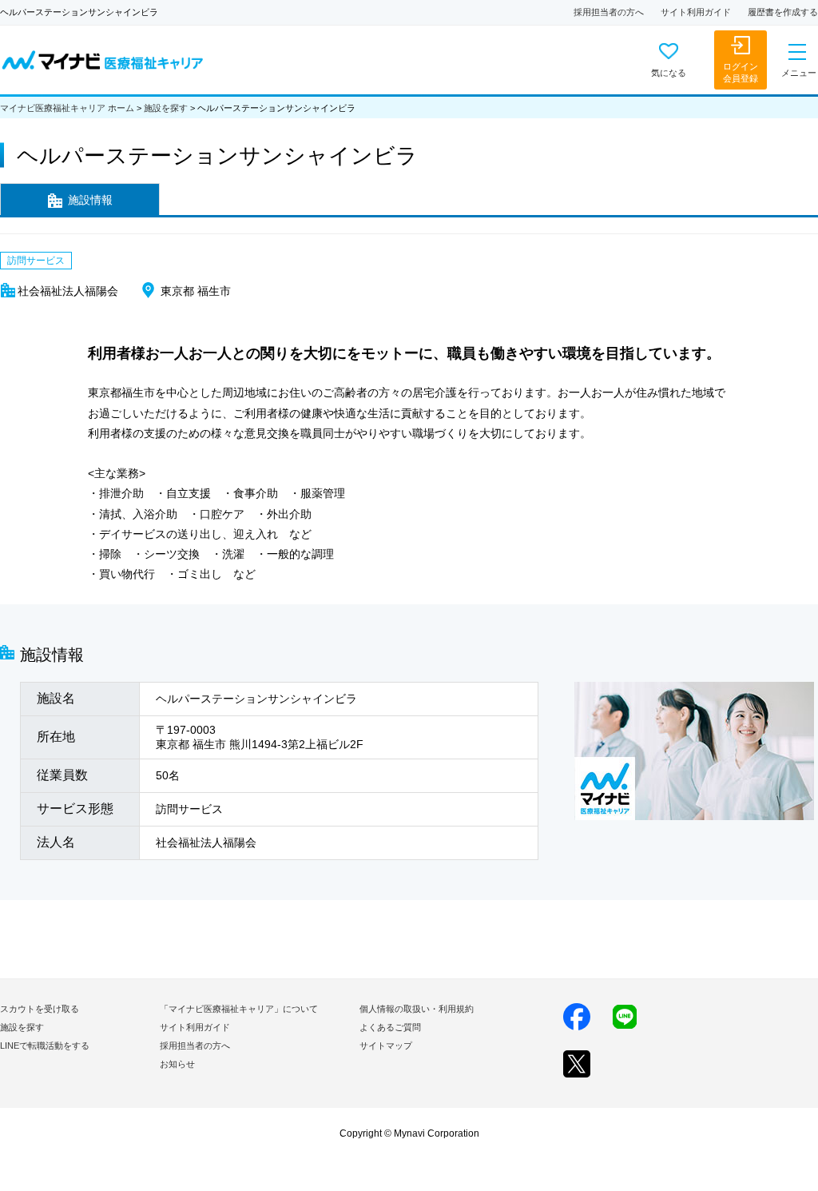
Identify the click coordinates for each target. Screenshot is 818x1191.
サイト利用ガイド (696, 12)
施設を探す (166, 108)
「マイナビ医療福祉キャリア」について (239, 1009)
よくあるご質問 (390, 1027)
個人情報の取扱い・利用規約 (416, 1009)
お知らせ (177, 1064)
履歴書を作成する (783, 12)
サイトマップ (385, 1045)
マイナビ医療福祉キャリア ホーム (67, 108)
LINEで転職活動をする (44, 1045)
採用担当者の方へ (609, 12)
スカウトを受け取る (39, 1009)
